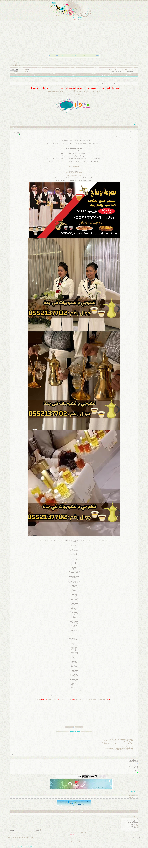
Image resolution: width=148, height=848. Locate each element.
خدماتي (54, 67)
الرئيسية (132, 67)
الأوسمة (111, 73)
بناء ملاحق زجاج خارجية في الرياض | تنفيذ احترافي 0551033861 (121, 739)
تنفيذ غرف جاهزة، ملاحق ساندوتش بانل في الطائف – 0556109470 (120, 749)
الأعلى (9, 837)
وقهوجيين (129, 797)
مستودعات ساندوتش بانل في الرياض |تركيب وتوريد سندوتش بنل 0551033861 (118, 748)
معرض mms (128, 73)
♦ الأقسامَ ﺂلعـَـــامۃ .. (123, 69)
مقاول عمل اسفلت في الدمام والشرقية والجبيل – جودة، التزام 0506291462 (118, 743)
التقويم (16, 73)
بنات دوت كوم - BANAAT (20, 837)
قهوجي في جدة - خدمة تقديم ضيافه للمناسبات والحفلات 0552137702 (119, 747)
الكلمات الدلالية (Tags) (133, 795)
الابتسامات (136, 825)
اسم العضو (28, 69)
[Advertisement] (87, 40)
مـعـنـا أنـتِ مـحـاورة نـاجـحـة (112, 69)
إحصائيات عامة (116, 67)
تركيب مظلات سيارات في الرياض (127, 741)
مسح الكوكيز (93, 73)
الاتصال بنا (31, 837)
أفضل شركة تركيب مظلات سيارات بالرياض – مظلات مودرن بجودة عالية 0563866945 (116, 742)
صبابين (133, 797)
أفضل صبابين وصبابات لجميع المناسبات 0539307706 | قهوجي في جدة (120, 744)
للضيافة (136, 797)
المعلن (27, 837)
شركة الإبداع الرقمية (66, 832)
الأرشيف (12, 837)
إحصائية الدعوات (96, 67)
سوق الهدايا (73, 73)
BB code (135, 824)
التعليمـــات (32, 73)
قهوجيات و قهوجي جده (74, 166)
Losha (79, 841)
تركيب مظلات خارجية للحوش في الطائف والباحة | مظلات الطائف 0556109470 (118, 746)
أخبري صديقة (39, 67)
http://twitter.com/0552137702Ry (74, 175)
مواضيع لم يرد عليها (72, 67)
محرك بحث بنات (20, 67)
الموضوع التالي (70, 808)
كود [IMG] (136, 826)
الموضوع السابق (77, 808)
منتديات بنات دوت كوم (132, 69)
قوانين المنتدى (135, 829)
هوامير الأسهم (52, 73)
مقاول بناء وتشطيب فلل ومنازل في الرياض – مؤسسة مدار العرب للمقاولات (118, 740)
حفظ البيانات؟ (13, 69)
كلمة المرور (28, 71)
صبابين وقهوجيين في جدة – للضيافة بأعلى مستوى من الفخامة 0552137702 (90, 699)
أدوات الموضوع (14, 127)
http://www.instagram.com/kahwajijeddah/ (74, 172)
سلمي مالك (38, 699)
